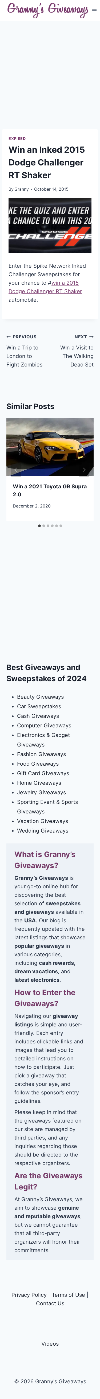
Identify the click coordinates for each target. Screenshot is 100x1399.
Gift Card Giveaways (43, 773)
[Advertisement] (50, 79)
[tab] (39, 525)
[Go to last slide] (16, 470)
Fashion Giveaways (41, 754)
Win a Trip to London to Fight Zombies (24, 351)
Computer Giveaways (44, 725)
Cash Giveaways (38, 716)
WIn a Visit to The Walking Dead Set (77, 351)
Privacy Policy (29, 1295)
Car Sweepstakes (39, 706)
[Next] (84, 470)
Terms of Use (68, 1295)
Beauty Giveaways (40, 697)
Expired (17, 138)
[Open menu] (94, 10)
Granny (21, 189)
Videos (50, 1344)
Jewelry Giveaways (41, 792)
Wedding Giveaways (42, 831)
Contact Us (50, 1303)
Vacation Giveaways (42, 821)
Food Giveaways (38, 764)
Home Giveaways (39, 783)
